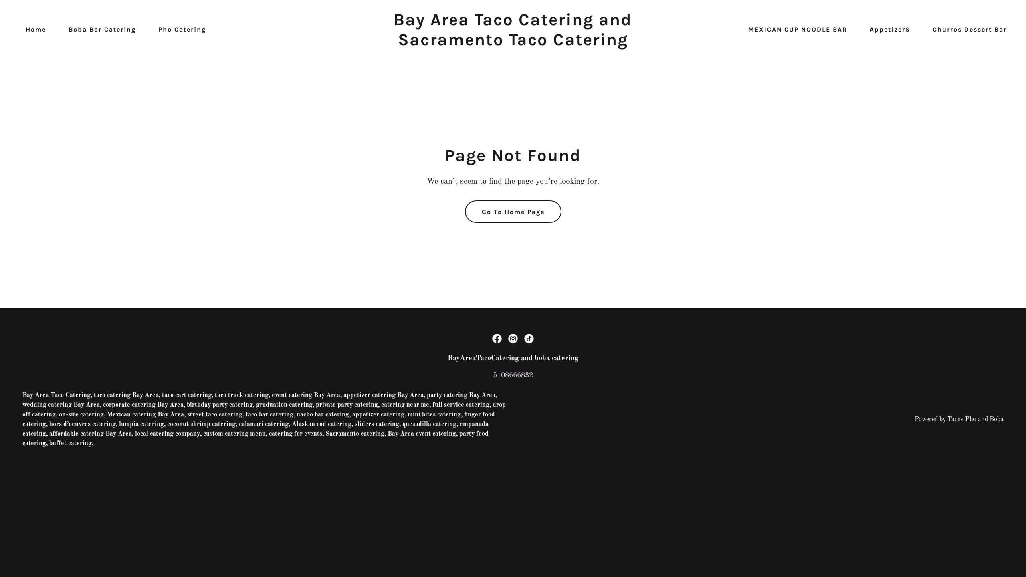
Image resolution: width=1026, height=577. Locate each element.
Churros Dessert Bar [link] (970, 29)
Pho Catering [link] (182, 29)
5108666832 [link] (513, 375)
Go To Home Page (513, 212)
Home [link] (36, 29)
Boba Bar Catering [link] (102, 29)
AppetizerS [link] (890, 29)
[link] (512, 43)
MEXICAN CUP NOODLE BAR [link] (797, 29)
